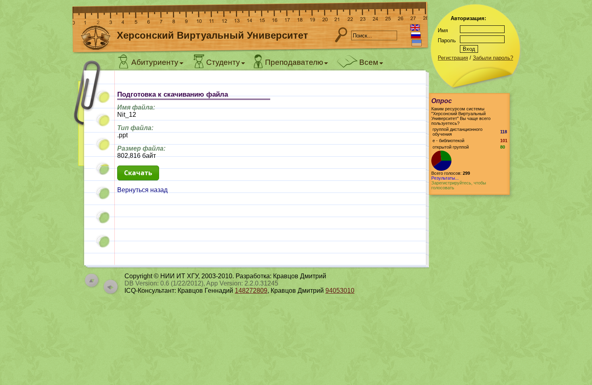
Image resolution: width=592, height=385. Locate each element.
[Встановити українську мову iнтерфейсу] (417, 42)
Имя (443, 30)
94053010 (339, 290)
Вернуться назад (142, 189)
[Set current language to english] (415, 27)
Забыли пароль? (493, 58)
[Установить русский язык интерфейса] (416, 35)
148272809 (251, 290)
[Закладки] (92, 120)
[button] (138, 173)
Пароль (447, 40)
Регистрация (453, 58)
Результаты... (445, 178)
